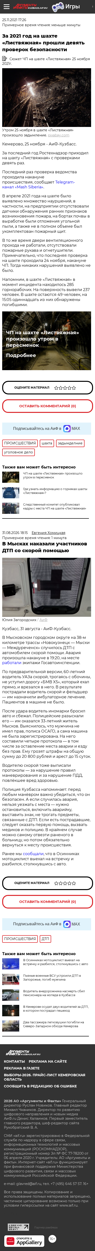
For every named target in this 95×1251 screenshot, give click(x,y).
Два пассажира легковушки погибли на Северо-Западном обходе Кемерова (53, 1024)
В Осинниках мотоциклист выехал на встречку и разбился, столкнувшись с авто (55, 962)
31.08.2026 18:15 (15, 533)
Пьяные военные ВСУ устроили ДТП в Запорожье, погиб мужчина (52, 977)
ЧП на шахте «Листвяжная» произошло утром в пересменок (42, 339)
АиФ (43, 620)
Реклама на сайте (48, 1061)
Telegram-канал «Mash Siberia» (38, 185)
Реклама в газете (21, 1068)
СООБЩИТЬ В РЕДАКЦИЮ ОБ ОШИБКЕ (40, 1086)
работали (12, 662)
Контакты (14, 1061)
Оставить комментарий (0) (47, 406)
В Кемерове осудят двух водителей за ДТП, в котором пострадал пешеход (56, 1008)
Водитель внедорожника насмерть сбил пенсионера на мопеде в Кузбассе (54, 993)
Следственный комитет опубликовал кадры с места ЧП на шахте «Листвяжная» (54, 506)
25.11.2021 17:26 (14, 20)
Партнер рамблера (45, 1227)
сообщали (33, 853)
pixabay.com (58, 135)
